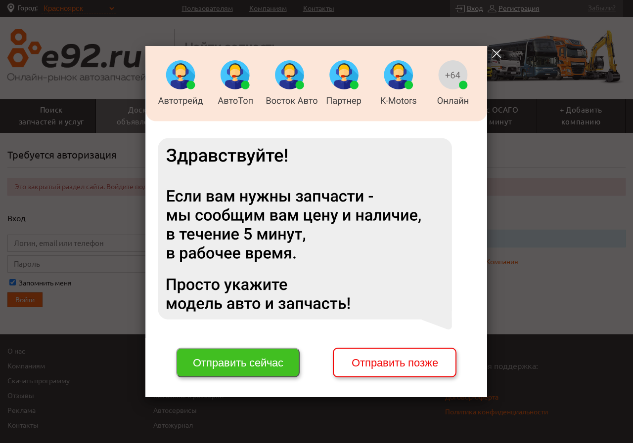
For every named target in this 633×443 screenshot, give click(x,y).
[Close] (496, 53)
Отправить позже (395, 363)
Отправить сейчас (238, 363)
